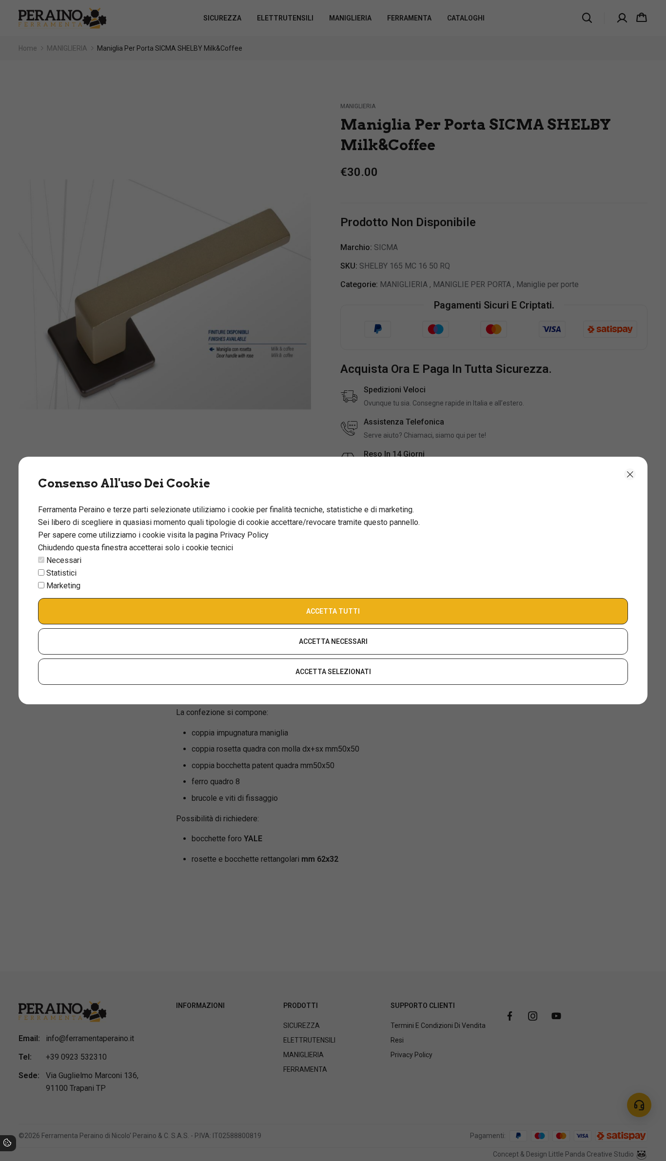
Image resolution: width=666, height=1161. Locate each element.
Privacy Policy (244, 535)
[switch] (41, 560)
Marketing (63, 585)
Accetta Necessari (333, 641)
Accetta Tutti (333, 611)
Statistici (61, 573)
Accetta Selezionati (333, 672)
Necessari (63, 560)
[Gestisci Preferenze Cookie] (7, 1144)
